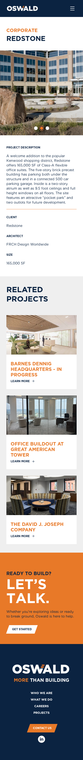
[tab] (36, 128)
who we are (41, 693)
